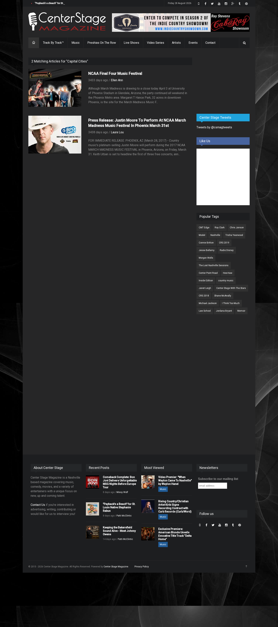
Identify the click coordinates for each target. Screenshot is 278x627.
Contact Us (38, 505)
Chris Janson (237, 227)
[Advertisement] (224, 81)
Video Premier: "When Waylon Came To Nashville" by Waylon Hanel (175, 480)
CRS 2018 (204, 295)
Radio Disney (227, 250)
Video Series (155, 42)
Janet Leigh (205, 288)
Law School (205, 311)
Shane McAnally (222, 295)
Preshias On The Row (101, 42)
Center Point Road (208, 273)
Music (75, 42)
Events (193, 42)
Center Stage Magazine (116, 566)
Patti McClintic (124, 515)
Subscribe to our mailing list (218, 478)
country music (225, 280)
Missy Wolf (122, 492)
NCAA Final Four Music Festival (115, 73)
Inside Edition (206, 280)
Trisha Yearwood (234, 235)
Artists (176, 42)
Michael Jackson (208, 303)
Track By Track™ (53, 42)
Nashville (215, 235)
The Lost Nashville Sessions (213, 265)
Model (202, 235)
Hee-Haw (227, 273)
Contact (210, 42)
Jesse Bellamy (206, 250)
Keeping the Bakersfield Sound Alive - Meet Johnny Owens (119, 531)
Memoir (241, 311)
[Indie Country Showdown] (181, 22)
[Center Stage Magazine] (67, 21)
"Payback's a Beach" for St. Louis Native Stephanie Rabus (65, 3)
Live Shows (131, 42)
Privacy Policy (141, 566)
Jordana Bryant (224, 311)
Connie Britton (206, 242)
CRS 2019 (224, 242)
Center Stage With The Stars (231, 288)
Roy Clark (219, 227)
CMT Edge (204, 227)
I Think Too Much (231, 303)
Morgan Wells (206, 258)
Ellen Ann (117, 80)
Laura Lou (117, 132)
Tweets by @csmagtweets (214, 127)
